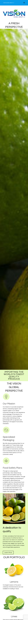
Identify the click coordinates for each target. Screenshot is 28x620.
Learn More (8, 552)
